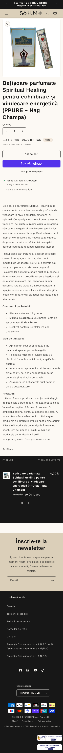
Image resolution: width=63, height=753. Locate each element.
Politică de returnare (18, 621)
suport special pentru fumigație (28, 350)
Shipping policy (32, 726)
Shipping (6, 144)
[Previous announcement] (6, 4)
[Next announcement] (56, 4)
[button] (6, 13)
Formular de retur (17, 629)
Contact (11, 636)
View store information (19, 189)
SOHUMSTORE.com (29, 717)
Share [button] (9, 449)
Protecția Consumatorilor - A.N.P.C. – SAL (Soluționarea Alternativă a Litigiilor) (31, 646)
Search (11, 606)
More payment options (31, 171)
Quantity (7, 124)
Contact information (51, 726)
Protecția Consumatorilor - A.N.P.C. (27, 656)
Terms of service (14, 726)
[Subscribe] (52, 580)
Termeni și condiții (17, 613)
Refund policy (28, 721)
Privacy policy (44, 721)
